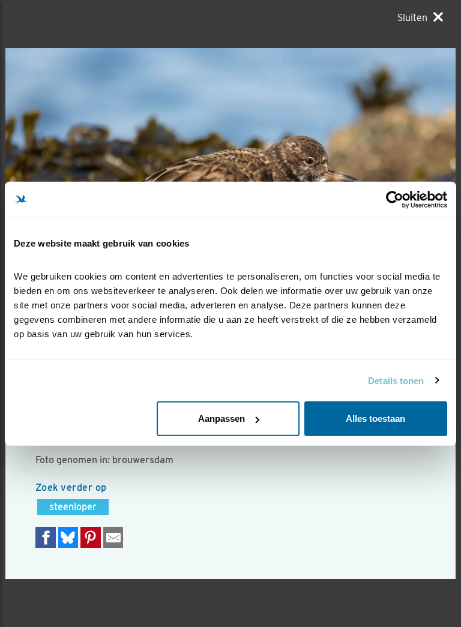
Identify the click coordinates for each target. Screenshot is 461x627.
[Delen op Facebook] (45, 537)
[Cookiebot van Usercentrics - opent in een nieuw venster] (394, 199)
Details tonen (396, 380)
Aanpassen (221, 418)
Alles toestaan (375, 418)
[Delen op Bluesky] (68, 537)
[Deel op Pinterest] (90, 537)
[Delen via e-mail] (113, 537)
